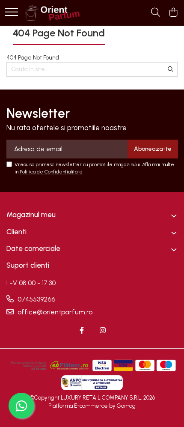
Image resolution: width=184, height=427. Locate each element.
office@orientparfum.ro (54, 312)
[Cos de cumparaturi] (173, 13)
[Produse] (11, 12)
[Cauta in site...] (155, 13)
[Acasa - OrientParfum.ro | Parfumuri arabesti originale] (52, 12)
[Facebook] (81, 331)
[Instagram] (102, 331)
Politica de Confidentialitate (51, 172)
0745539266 (35, 299)
